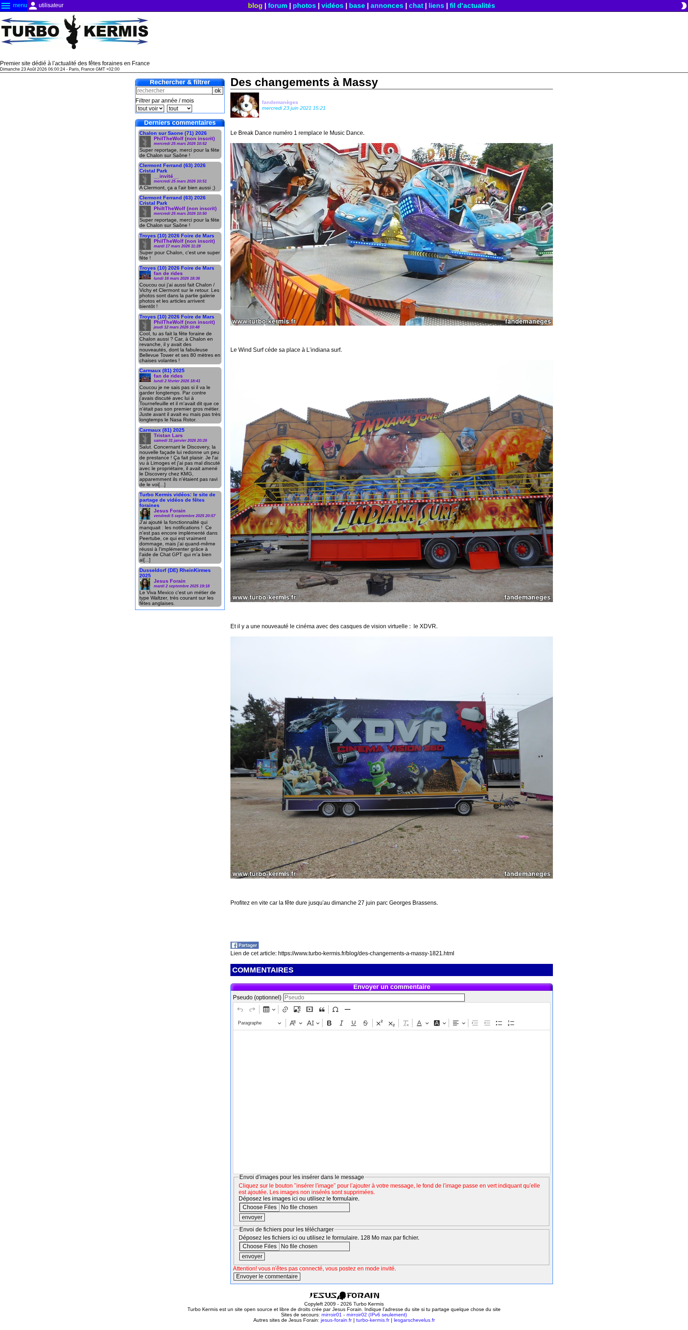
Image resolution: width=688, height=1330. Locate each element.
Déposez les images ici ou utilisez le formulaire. (299, 1199)
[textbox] (391, 1102)
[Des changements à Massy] (244, 947)
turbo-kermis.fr (373, 1320)
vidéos (332, 5)
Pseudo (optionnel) (257, 997)
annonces (387, 5)
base (357, 5)
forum (277, 5)
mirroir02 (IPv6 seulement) (377, 1314)
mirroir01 (331, 1314)
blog (255, 5)
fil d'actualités (472, 5)
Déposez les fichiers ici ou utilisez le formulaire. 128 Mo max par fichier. (329, 1238)
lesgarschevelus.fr (414, 1320)
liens (436, 5)
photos (304, 5)
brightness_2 (683, 5)
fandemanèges (280, 102)
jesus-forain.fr (336, 1320)
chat (416, 5)
